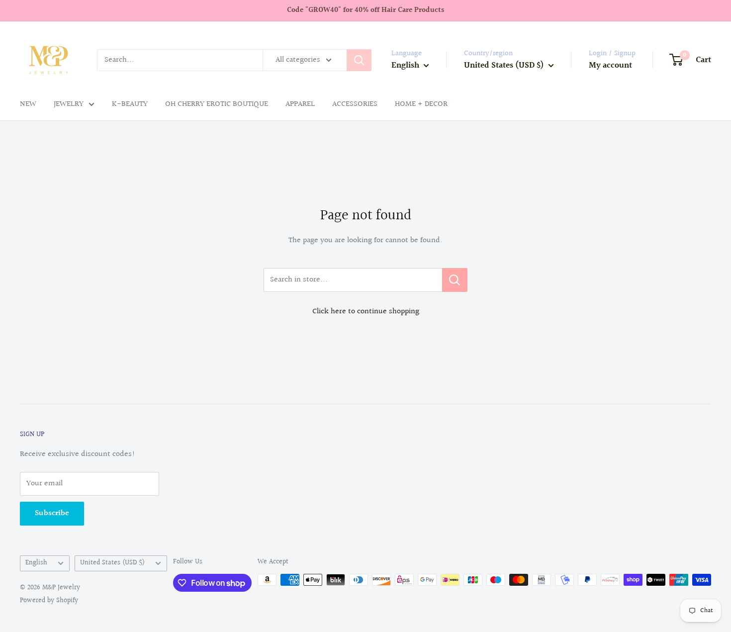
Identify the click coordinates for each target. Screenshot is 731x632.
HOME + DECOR (421, 104)
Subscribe (52, 513)
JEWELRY (69, 104)
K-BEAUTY (130, 104)
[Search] (359, 60)
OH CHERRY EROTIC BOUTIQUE (216, 104)
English (36, 562)
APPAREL (300, 104)
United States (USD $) (112, 562)
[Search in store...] (454, 280)
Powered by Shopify (49, 600)
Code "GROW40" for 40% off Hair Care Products (365, 10)
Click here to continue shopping (365, 311)
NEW (28, 104)
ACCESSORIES (354, 104)
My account (610, 65)
